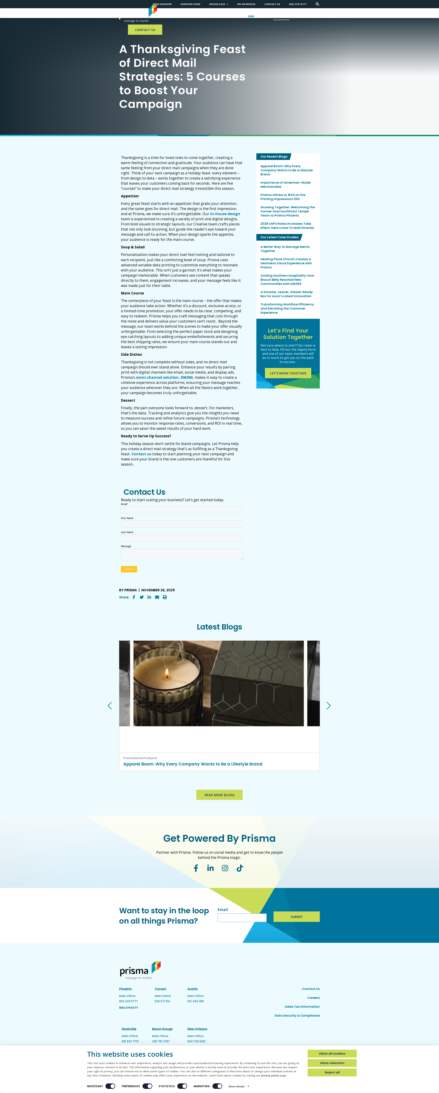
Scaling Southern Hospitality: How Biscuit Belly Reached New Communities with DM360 (287, 280)
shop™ (256, 16)
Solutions (207, 16)
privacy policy (270, 1075)
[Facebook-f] (195, 868)
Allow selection (332, 1063)
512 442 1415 (195, 1001)
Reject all (332, 1072)
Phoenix (125, 989)
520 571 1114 (162, 1001)
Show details (237, 1086)
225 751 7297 (161, 1041)
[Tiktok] (239, 868)
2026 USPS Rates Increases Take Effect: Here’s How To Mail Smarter (287, 226)
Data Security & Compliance (297, 1015)
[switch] (147, 1086)
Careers (313, 998)
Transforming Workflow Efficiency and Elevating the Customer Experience (287, 308)
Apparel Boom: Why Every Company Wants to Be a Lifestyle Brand (286, 170)
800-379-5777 (297, 4)
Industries (231, 16)
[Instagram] (225, 868)
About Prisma (309, 16)
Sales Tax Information (302, 1006)
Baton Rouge (162, 1029)
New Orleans (197, 1029)
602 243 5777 (128, 1001)
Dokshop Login (190, 4)
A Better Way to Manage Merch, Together (285, 249)
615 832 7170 (130, 1041)
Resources (281, 16)
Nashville (129, 1029)
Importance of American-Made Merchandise (285, 185)
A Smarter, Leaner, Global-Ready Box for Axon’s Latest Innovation (286, 294)
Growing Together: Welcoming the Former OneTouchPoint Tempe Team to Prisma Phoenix (287, 211)
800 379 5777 (128, 1008)
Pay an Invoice (246, 4)
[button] (317, 4)
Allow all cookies (332, 1053)
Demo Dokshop (162, 4)
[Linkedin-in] (210, 868)
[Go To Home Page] (138, 14)
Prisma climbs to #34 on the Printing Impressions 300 (282, 197)
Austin (192, 989)
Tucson (160, 989)
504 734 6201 (196, 1041)
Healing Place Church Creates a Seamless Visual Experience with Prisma (286, 263)
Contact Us (272, 4)
